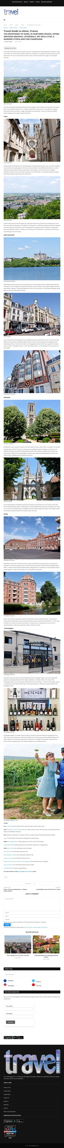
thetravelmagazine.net (10, 1131)
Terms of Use (7, 1087)
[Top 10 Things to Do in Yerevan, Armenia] (17, 944)
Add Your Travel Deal (17, 1)
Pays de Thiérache (8, 864)
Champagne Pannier (13, 841)
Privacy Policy (7, 1091)
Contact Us (6, 1098)
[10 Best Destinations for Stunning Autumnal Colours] (46, 944)
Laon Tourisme (7, 851)
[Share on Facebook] (36, 883)
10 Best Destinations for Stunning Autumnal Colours (46, 956)
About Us (26, 1)
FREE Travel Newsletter (46, 1)
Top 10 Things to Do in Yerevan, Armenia (18, 955)
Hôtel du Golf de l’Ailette (15, 829)
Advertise (32, 1)
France (22, 25)
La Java (5, 838)
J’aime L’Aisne (10, 848)
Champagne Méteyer (9, 845)
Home (5, 25)
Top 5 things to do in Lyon (25, 871)
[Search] (59, 19)
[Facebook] (29, 4)
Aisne (6, 877)
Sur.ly (12, 1135)
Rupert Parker (8, 41)
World (11, 25)
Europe (16, 25)
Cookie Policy (7, 1094)
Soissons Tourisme (8, 858)
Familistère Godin (8, 868)
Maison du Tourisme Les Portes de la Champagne (17, 861)
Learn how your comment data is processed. (36, 927)
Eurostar (8, 826)
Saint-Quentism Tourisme (10, 855)
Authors (38, 1)
